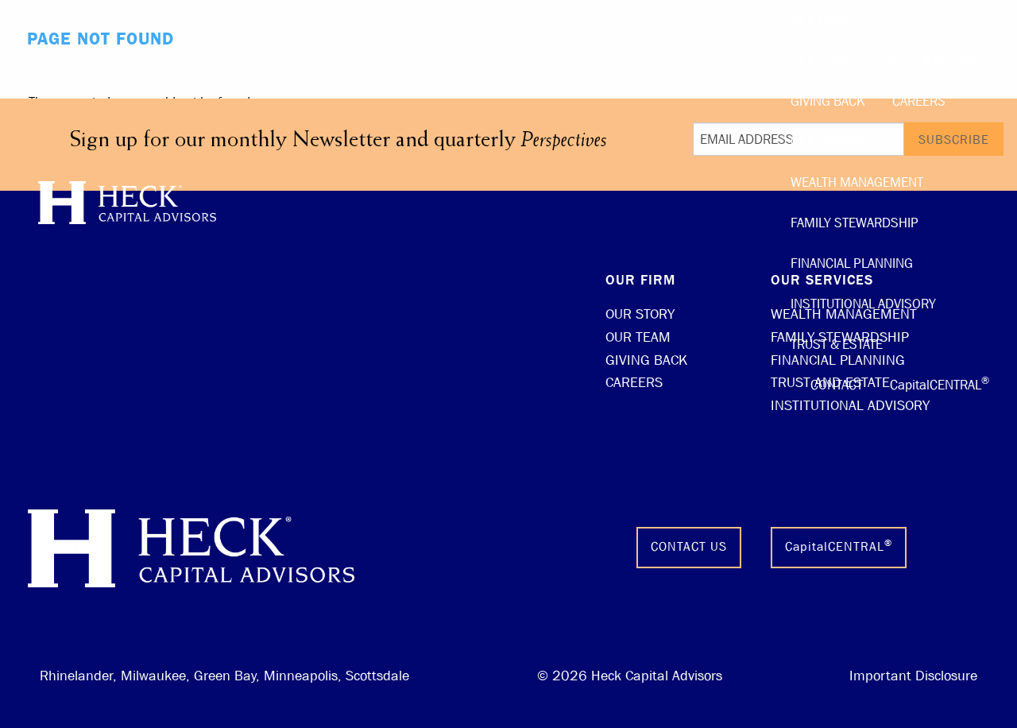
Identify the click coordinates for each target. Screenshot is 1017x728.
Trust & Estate (837, 344)
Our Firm (819, 20)
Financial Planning (852, 263)
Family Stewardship (854, 223)
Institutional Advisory (863, 304)
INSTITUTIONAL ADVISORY (850, 406)
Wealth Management (857, 182)
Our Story (823, 60)
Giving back (828, 101)
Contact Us (689, 546)
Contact (836, 385)
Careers (918, 101)
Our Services (833, 142)
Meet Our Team (930, 60)
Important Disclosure (913, 676)
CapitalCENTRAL (939, 383)
